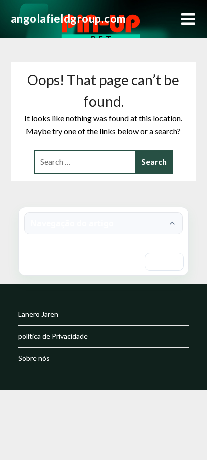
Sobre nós (34, 358)
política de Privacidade (53, 336)
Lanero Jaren (38, 314)
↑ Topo (164, 261)
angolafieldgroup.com (68, 18)
